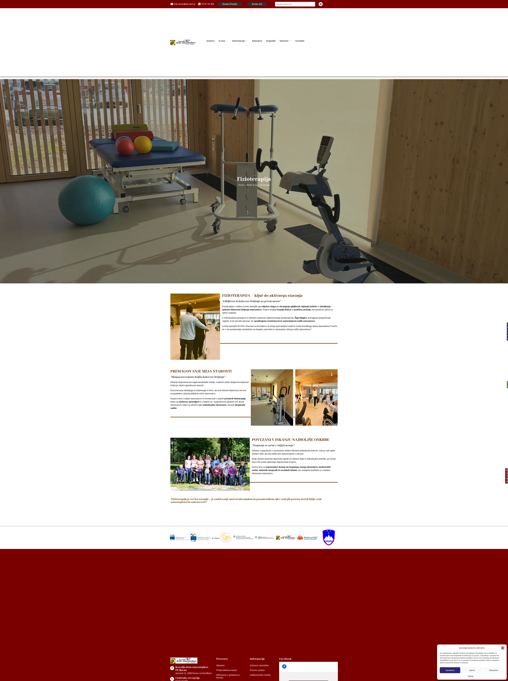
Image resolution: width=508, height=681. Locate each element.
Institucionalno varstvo (260, 675)
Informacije (238, 40)
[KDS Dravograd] (286, 537)
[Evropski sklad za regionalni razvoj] (179, 537)
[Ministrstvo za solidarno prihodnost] (265, 537)
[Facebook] (321, 4)
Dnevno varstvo (257, 670)
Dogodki (271, 40)
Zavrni (472, 670)
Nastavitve (493, 670)
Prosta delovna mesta (226, 670)
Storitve (284, 40)
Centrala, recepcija (187, 678)
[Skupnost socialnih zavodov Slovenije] (307, 537)
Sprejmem (450, 670)
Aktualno (257, 40)
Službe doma (251, 185)
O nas (222, 40)
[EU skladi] (201, 537)
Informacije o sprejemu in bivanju (228, 676)
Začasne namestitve (259, 665)
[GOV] (329, 537)
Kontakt (299, 40)
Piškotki (470, 676)
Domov (211, 40)
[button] (502, 648)
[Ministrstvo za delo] (243, 537)
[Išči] (312, 4)
